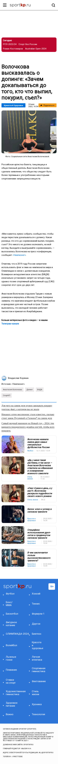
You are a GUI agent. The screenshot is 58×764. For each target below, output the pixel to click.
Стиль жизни (35, 693)
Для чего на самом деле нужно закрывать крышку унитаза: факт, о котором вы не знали (26, 407)
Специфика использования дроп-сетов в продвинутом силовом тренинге (38, 534)
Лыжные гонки (11, 658)
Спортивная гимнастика (38, 670)
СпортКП (6, 395)
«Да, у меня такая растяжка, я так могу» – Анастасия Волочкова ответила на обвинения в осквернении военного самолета (39, 467)
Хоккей (36, 593)
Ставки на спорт (11, 681)
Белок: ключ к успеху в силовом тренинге (39, 510)
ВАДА (39, 390)
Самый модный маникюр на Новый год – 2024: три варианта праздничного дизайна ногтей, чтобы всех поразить (27, 427)
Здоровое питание (11, 704)
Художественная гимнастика (12, 693)
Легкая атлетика (37, 658)
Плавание (11, 669)
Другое (36, 623)
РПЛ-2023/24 (9, 44)
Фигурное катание (11, 624)
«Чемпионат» (19, 255)
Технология (38, 714)
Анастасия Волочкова (12, 390)
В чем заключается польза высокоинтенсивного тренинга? (38, 556)
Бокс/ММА (9, 604)
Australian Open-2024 (35, 48)
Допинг (29, 390)
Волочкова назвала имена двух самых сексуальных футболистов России (38, 443)
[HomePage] (24, 5)
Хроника (37, 704)
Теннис (36, 603)
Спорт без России (28, 44)
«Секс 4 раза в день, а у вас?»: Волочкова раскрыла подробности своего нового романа (39, 492)
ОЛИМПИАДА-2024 (12, 633)
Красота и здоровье (13, 105)
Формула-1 (38, 613)
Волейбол (11, 645)
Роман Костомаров (13, 48)
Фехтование (38, 681)
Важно (9, 714)
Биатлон (36, 633)
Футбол (10, 593)
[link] (29, 131)
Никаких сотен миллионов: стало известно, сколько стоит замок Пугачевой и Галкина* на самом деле (27, 416)
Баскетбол (12, 613)
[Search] (52, 5)
